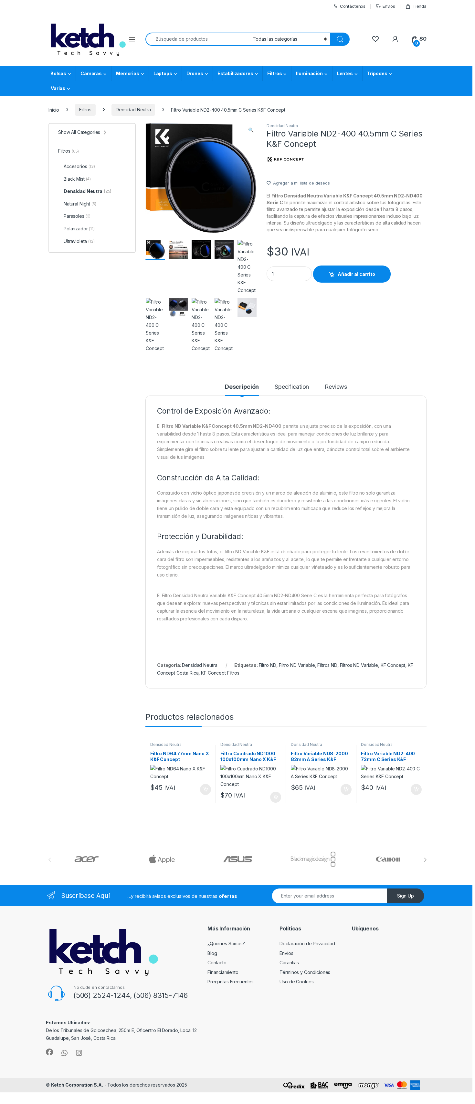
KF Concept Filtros (220, 673)
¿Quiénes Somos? (226, 943)
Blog (212, 953)
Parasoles (77, 216)
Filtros (274, 73)
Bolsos (58, 73)
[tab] (242, 390)
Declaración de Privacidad (307, 943)
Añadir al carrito (356, 274)
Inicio (53, 109)
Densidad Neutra (133, 109)
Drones (194, 73)
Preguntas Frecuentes (230, 981)
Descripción (242, 387)
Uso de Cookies (296, 981)
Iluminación (309, 73)
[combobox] (197, 39)
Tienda (420, 6)
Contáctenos (352, 6)
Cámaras (91, 73)
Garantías (289, 962)
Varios (58, 88)
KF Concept (393, 665)
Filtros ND (327, 665)
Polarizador (79, 228)
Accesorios (79, 166)
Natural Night (80, 203)
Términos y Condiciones (305, 972)
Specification (292, 387)
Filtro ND (268, 665)
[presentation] (425, 860)
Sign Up (405, 895)
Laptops (162, 73)
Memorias (127, 73)
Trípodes (377, 73)
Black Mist (77, 179)
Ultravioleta (79, 241)
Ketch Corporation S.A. (77, 1085)
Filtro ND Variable (297, 665)
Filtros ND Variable (359, 665)
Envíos (389, 6)
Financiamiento (222, 972)
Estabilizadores (235, 73)
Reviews (336, 387)
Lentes (345, 73)
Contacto (217, 962)
